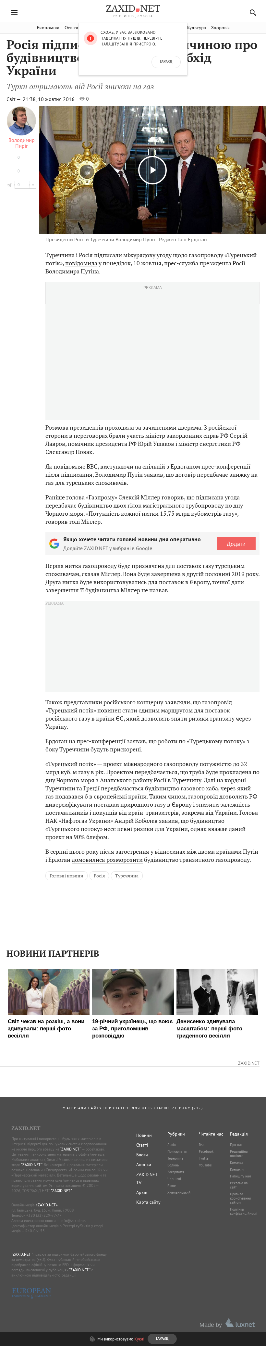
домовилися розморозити (107, 859)
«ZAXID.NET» (47, 1204)
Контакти (237, 1169)
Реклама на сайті (239, 1185)
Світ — (14, 99)
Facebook (206, 1151)
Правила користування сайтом (240, 1198)
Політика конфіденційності (243, 1211)
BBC (92, 466)
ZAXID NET (133, 8)
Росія (99, 876)
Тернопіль (175, 1158)
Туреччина (127, 876)
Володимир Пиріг (21, 143)
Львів (171, 1144)
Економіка (48, 28)
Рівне (171, 1185)
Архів (141, 1192)
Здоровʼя (220, 28)
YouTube (205, 1165)
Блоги (142, 1155)
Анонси (143, 1164)
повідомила (81, 263)
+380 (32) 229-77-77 (44, 1215)
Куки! (139, 1338)
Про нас (236, 1144)
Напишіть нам (240, 1176)
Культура (196, 28)
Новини (144, 1135)
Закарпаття (175, 1172)
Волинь (173, 1165)
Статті (142, 1145)
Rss (201, 1144)
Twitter (204, 1158)
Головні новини (66, 876)
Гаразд (166, 62)
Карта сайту (148, 1202)
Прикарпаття (177, 1151)
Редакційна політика (239, 1153)
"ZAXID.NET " (70, 1149)
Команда (236, 1162)
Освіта (71, 28)
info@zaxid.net (73, 1220)
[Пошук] (251, 12)
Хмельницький (178, 1192)
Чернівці (174, 1178)
